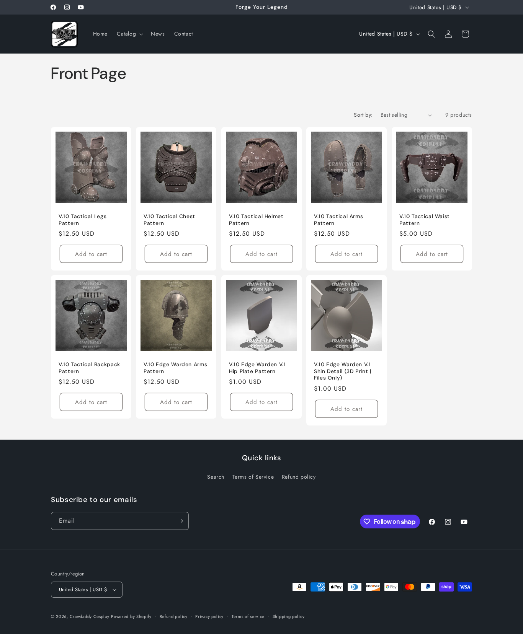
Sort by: (363, 115)
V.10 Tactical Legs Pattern (82, 220)
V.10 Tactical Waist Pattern (424, 220)
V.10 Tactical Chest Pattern (169, 220)
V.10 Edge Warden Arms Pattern (175, 368)
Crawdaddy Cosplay (90, 616)
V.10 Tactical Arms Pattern (338, 220)
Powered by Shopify (131, 616)
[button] (129, 34)
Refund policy (299, 477)
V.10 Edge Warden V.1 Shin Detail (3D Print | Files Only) (342, 371)
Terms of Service (253, 477)
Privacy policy (209, 616)
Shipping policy (289, 616)
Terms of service (248, 616)
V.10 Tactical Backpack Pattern (89, 368)
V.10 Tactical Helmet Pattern (256, 220)
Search (215, 477)
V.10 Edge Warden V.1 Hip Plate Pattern (257, 368)
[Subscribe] (180, 521)
